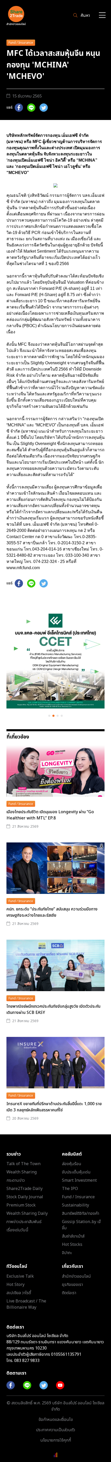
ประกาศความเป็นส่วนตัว (55, 1430)
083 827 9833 (26, 1361)
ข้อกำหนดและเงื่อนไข (55, 1419)
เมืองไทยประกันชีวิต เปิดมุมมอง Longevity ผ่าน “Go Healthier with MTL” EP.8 (50, 815)
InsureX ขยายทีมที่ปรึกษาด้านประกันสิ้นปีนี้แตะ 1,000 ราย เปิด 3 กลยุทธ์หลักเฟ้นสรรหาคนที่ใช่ (54, 1107)
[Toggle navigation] (102, 15)
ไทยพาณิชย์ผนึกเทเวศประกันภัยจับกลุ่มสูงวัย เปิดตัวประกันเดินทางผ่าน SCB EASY (53, 1009)
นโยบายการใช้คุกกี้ (55, 1440)
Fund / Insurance (21, 42)
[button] (49, 716)
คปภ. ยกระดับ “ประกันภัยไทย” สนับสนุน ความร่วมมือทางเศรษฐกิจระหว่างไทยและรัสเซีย (52, 912)
